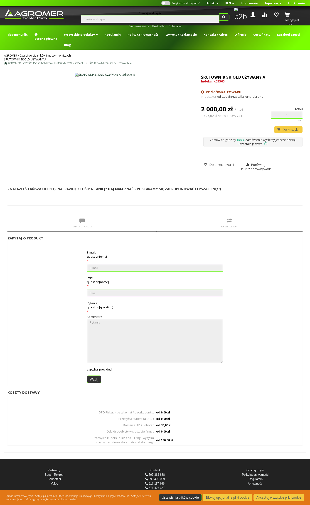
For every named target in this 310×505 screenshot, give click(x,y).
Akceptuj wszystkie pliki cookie (278, 497)
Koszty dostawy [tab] (229, 226)
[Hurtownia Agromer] (239, 14)
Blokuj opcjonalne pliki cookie (227, 497)
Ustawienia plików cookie (180, 497)
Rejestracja (272, 3)
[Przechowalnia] (276, 14)
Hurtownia (296, 3)
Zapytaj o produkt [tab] (82, 226)
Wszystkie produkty (80, 34)
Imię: (98, 280)
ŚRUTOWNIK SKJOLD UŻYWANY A (110, 63)
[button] (212, 3)
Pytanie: (100, 305)
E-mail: (97, 254)
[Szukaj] (224, 17)
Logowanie (249, 3)
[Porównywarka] (264, 14)
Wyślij (94, 379)
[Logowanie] (252, 14)
